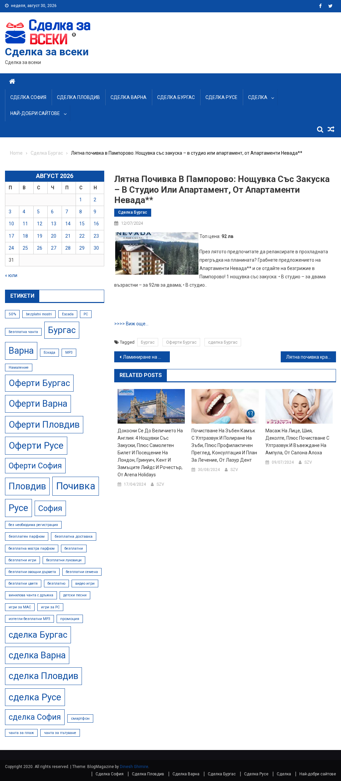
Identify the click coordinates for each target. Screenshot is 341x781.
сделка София (35, 717)
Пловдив (27, 486)
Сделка (257, 97)
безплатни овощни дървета (32, 572)
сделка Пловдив (43, 676)
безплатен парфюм (27, 536)
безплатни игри (22, 560)
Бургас (148, 342)
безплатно (56, 583)
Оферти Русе (36, 445)
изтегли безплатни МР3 (29, 619)
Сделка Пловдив (78, 97)
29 (82, 248)
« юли (11, 275)
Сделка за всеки (47, 51)
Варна (21, 350)
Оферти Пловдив (44, 424)
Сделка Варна (129, 97)
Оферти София (35, 465)
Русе (18, 507)
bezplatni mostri (39, 314)
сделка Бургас (222, 342)
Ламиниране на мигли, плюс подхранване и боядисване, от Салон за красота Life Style (146, 357)
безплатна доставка (74, 536)
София (50, 508)
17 (11, 236)
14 (68, 223)
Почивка (75, 486)
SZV (160, 484)
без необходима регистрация (33, 525)
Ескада (49, 352)
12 (39, 223)
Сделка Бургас (176, 97)
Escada (68, 314)
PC (86, 314)
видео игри (85, 583)
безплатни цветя (23, 583)
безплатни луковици (64, 560)
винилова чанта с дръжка (31, 595)
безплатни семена (82, 572)
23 (96, 236)
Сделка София (28, 97)
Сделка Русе (221, 97)
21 (68, 236)
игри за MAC (20, 607)
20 (53, 236)
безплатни (74, 548)
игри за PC (50, 607)
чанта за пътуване (60, 733)
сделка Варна (37, 655)
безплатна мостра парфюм (32, 548)
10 (11, 223)
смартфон (80, 718)
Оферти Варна (38, 403)
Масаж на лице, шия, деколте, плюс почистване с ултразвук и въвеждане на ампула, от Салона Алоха (297, 441)
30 (96, 248)
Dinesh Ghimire (134, 766)
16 (96, 223)
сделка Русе (35, 697)
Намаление (19, 367)
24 (11, 248)
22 (82, 236)
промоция (69, 618)
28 (68, 248)
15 (82, 223)
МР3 (69, 352)
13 (53, 223)
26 (39, 248)
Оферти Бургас (181, 342)
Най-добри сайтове (35, 113)
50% (12, 314)
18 (25, 236)
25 (25, 248)
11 (25, 223)
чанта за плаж (21, 733)
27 (53, 248)
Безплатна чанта (23, 332)
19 (39, 236)
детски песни (75, 595)
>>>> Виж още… (131, 323)
